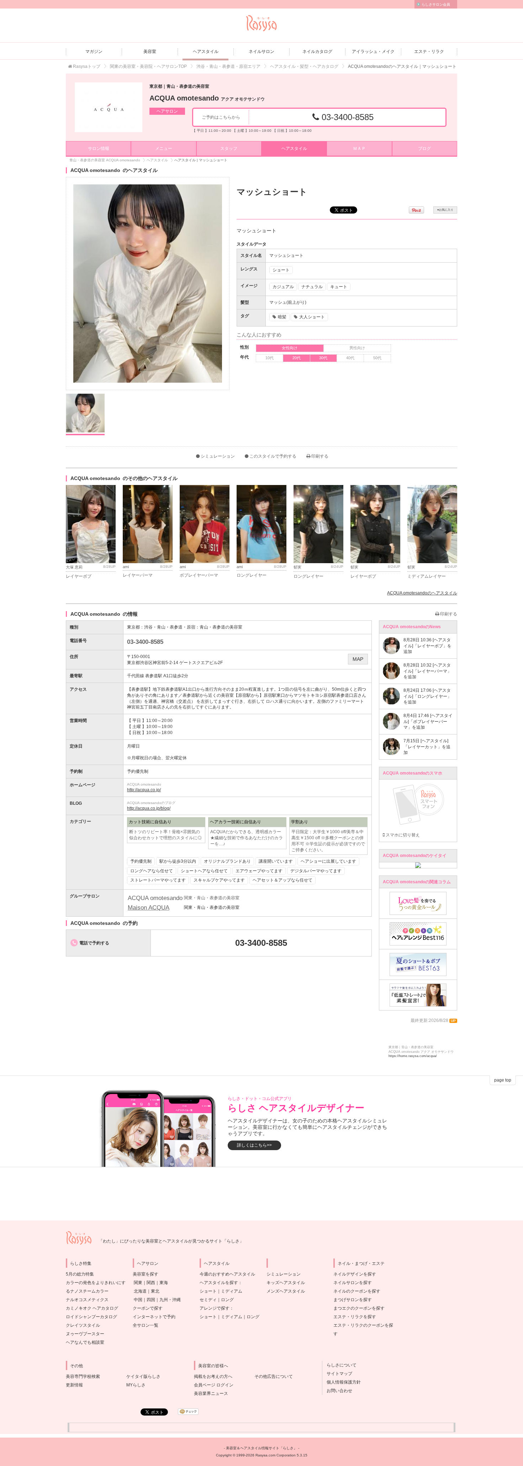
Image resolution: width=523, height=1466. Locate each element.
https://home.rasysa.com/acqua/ (413, 1056)
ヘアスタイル (205, 51)
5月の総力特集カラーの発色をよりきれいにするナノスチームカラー (96, 1283)
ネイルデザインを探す (354, 1274)
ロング (227, 1299)
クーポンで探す (148, 1308)
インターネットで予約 (154, 1316)
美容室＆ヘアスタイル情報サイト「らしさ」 (261, 1448)
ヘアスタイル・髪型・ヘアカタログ (304, 66)
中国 (138, 1299)
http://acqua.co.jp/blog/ (148, 808)
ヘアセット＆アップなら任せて (282, 880)
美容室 (149, 51)
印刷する (319, 456)
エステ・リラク (429, 51)
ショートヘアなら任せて (204, 870)
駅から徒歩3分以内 (177, 861)
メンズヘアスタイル (285, 1291)
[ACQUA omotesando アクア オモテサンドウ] (108, 107)
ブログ (424, 148)
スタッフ (228, 148)
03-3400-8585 (346, 117)
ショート (208, 1291)
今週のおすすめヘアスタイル (227, 1274)
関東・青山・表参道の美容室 (211, 907)
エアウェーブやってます (259, 870)
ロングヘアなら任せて (151, 870)
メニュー (163, 148)
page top (502, 1080)
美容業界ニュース (211, 1393)
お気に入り (445, 209)
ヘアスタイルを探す (219, 1282)
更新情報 (74, 1385)
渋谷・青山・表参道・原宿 (169, 627)
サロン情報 (98, 148)
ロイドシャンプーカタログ (91, 1316)
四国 (151, 1299)
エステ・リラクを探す (354, 1316)
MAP (358, 659)
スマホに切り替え (402, 834)
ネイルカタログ (317, 51)
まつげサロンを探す (352, 1299)
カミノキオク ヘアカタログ (92, 1308)
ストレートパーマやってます (158, 880)
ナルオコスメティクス (87, 1299)
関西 (151, 1282)
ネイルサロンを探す (352, 1282)
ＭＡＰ (359, 148)
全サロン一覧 (145, 1325)
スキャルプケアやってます (219, 880)
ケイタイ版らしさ (143, 1376)
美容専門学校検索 (83, 1376)
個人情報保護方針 (341, 1382)
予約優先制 (141, 861)
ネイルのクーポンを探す (356, 1291)
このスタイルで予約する (272, 456)
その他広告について (273, 1376)
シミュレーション (217, 456)
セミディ (208, 1299)
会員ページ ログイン (213, 1385)
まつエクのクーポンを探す (359, 1308)
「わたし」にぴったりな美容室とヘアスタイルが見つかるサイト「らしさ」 (171, 1241)
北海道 (140, 1291)
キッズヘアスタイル (285, 1282)
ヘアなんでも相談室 (85, 1342)
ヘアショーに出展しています (328, 861)
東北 (155, 1291)
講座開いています (276, 861)
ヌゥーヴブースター (85, 1333)
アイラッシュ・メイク (373, 51)
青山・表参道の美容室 (221, 627)
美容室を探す (145, 1274)
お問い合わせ (337, 1390)
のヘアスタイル (422, 593)
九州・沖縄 (170, 1299)
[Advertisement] (261, 1194)
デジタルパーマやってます (316, 870)
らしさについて (339, 1365)
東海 (163, 1282)
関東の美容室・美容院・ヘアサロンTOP (148, 66)
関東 (138, 1282)
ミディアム (231, 1291)
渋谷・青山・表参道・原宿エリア (228, 66)
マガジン (93, 51)
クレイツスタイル (83, 1325)
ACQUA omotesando (207, 98)
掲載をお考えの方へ (213, 1376)
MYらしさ (136, 1385)
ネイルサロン (261, 51)
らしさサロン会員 (436, 4)
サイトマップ (337, 1373)
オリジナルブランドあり (227, 861)
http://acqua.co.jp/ (144, 789)
